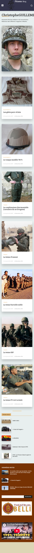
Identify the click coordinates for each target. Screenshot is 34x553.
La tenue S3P (8, 352)
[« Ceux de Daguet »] (6, 429)
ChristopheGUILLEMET (8, 116)
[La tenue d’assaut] (17, 236)
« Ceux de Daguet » (18, 429)
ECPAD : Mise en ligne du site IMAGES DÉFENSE (21, 487)
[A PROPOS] (6, 438)
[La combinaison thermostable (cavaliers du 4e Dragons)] (17, 187)
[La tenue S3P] (17, 332)
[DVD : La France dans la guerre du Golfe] (6, 455)
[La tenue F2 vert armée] (17, 379)
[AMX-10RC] (6, 420)
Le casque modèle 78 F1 (12, 159)
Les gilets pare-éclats (12, 112)
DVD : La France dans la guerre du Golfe (22, 455)
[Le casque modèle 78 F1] (17, 139)
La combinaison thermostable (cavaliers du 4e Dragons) (15, 208)
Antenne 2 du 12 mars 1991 (20, 447)
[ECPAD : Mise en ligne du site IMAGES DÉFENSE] (5, 488)
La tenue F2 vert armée (12, 400)
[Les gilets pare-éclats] (17, 91)
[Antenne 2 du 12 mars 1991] (6, 447)
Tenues (5, 205)
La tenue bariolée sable (13, 304)
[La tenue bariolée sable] (17, 284)
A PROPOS (15, 438)
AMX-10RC (16, 420)
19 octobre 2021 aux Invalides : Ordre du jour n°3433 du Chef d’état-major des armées (21, 472)
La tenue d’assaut (10, 257)
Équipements (7, 109)
